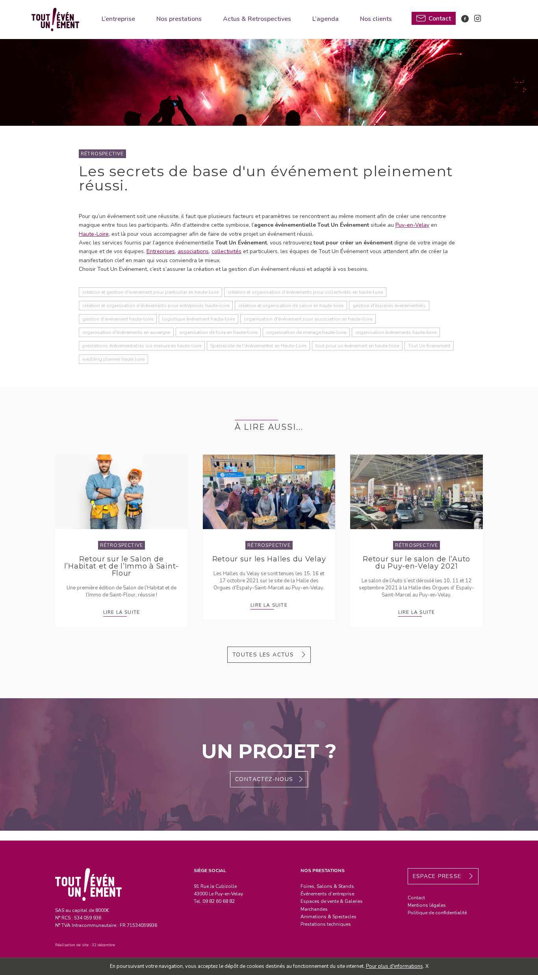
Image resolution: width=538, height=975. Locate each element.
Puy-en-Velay (412, 225)
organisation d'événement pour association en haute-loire (308, 319)
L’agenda (325, 19)
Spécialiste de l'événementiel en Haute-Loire (258, 346)
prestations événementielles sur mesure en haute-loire (141, 346)
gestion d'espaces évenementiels (389, 305)
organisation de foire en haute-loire (218, 332)
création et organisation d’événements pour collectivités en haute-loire (305, 292)
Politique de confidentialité (437, 913)
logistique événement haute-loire (198, 319)
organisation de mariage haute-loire (306, 332)
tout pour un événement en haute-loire (357, 346)
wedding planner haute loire (113, 359)
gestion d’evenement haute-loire (117, 319)
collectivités (226, 251)
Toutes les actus (264, 654)
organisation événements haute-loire (395, 332)
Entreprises (161, 251)
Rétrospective (102, 154)
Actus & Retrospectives (257, 19)
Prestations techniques (326, 924)
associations (193, 251)
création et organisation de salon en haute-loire (290, 305)
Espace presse (438, 876)
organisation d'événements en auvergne (126, 332)
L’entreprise (118, 19)
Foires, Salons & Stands (327, 886)
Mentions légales (427, 905)
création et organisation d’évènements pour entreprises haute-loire (155, 305)
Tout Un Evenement (429, 346)
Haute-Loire (94, 234)
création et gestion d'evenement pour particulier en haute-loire (150, 292)
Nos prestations (179, 19)
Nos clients (376, 19)
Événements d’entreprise (327, 894)
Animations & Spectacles (328, 916)
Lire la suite (121, 612)
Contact (416, 898)
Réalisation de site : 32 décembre (85, 945)
